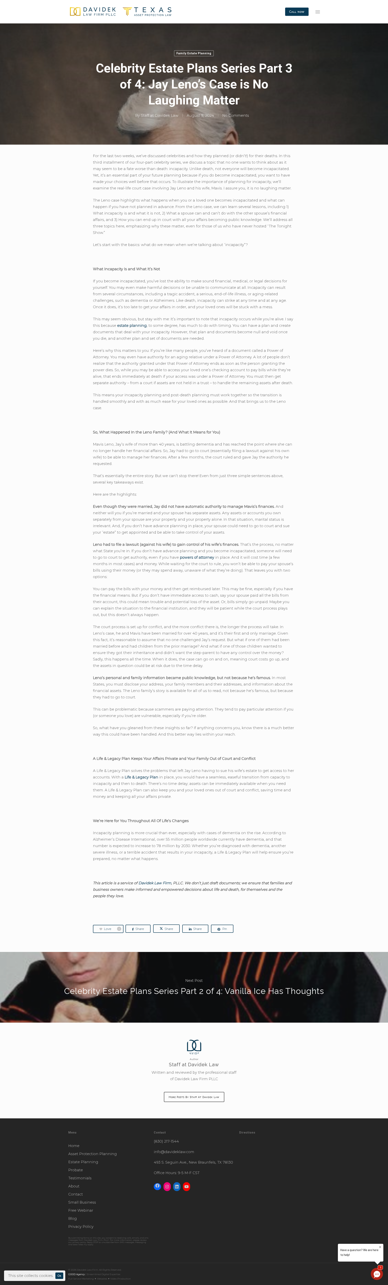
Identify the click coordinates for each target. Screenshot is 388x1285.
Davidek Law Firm (154, 883)
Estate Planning (83, 1162)
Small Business (82, 1202)
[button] (317, 12)
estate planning (132, 325)
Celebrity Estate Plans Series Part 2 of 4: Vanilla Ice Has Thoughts (194, 987)
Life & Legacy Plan (141, 777)
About (73, 1186)
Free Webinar (80, 1210)
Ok (59, 1276)
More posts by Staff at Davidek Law (194, 1097)
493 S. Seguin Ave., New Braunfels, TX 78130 (193, 1162)
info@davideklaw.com (174, 1152)
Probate (75, 1170)
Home (73, 1146)
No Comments (235, 115)
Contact (75, 1194)
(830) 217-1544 (166, 1141)
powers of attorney (197, 557)
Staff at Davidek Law (159, 115)
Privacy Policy (81, 1226)
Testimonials (80, 1178)
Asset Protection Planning (92, 1154)
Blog (72, 1218)
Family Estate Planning (193, 53)
